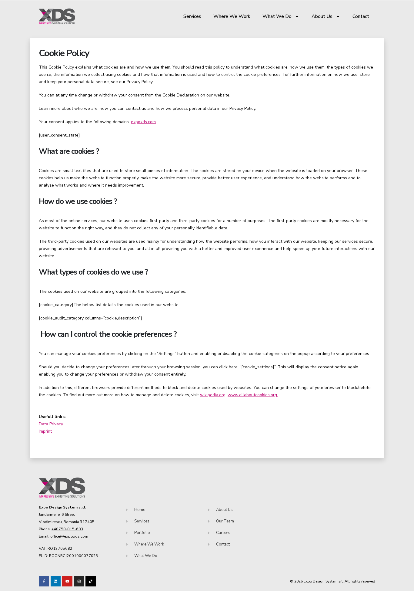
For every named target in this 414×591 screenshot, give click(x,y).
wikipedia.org (212, 395)
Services (192, 16)
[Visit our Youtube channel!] (67, 581)
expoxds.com (143, 122)
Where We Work (231, 16)
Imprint (45, 431)
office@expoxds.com (69, 536)
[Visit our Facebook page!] (44, 581)
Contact (360, 16)
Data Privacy (51, 424)
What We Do (277, 16)
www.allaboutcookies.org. (253, 395)
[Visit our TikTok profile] (79, 581)
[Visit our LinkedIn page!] (56, 581)
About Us (322, 16)
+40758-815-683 (67, 529)
